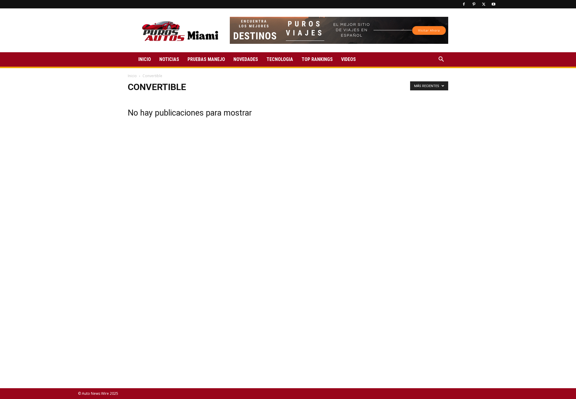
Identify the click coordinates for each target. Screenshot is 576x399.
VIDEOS (348, 59)
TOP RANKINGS (317, 59)
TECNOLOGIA (279, 59)
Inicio (132, 75)
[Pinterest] (473, 4)
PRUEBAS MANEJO (206, 59)
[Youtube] (493, 4)
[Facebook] (463, 4)
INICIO (144, 59)
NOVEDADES (245, 59)
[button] (441, 60)
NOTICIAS (169, 59)
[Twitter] (483, 4)
